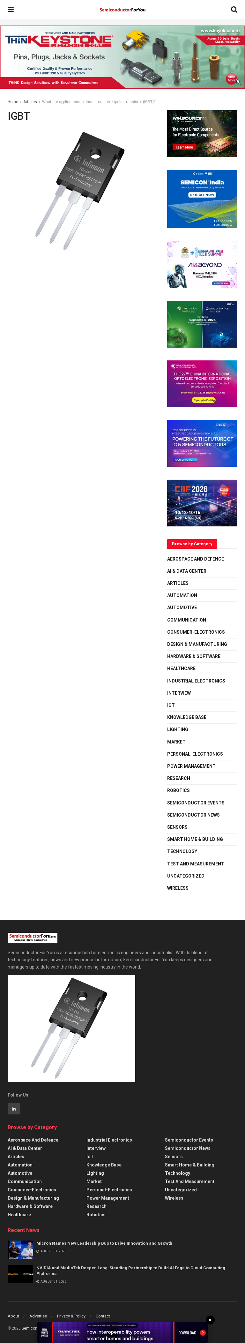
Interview (179, 693)
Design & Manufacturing (197, 644)
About (13, 1316)
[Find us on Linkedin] (14, 1108)
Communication (186, 619)
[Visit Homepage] (122, 9)
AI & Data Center (186, 571)
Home (13, 102)
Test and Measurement (195, 863)
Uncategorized (185, 876)
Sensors (177, 827)
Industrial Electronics (196, 680)
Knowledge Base (186, 717)
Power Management (191, 766)
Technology (182, 851)
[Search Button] (234, 9)
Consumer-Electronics (196, 632)
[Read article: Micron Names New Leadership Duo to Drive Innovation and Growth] (20, 1250)
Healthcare (181, 668)
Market (176, 741)
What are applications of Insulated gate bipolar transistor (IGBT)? (98, 102)
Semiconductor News (193, 815)
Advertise (38, 1316)
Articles (30, 102)
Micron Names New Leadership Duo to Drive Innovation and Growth (104, 1243)
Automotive (182, 607)
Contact (103, 1316)
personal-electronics (195, 754)
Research (178, 778)
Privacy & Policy (71, 1316)
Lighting (177, 729)
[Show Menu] (11, 9)
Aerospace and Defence (195, 559)
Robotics (178, 790)
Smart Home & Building (195, 839)
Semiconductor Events (196, 802)
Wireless (178, 888)
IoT (171, 705)
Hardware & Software (193, 656)
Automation (182, 595)
